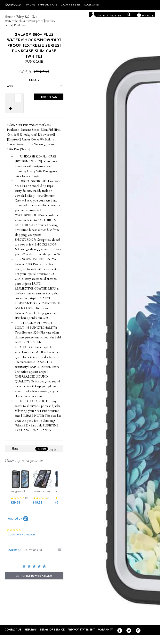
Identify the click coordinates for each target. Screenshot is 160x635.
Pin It (52, 450)
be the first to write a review (34, 575)
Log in (101, 16)
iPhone (30, 5)
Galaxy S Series (71, 5)
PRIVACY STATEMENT (81, 630)
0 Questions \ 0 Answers (21, 534)
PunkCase (34, 61)
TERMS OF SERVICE (52, 630)
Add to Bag (49, 97)
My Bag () (148, 16)
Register (115, 16)
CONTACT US (13, 630)
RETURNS (30, 630)
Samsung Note (47, 5)
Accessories (92, 5)
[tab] (14, 550)
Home (9, 17)
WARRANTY (105, 630)
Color (34, 80)
